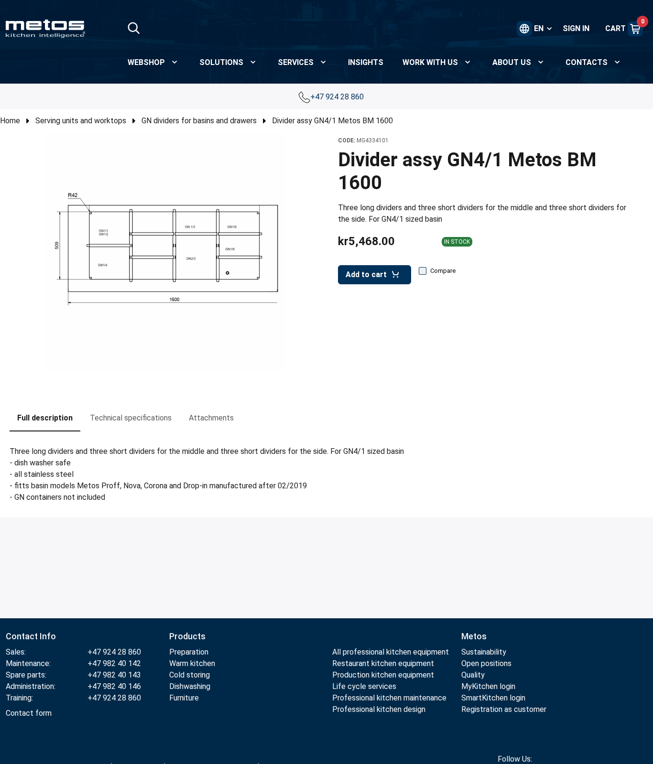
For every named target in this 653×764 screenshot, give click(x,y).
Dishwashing (189, 686)
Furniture (184, 697)
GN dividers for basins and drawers (199, 120)
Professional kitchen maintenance (389, 697)
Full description (45, 417)
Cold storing (189, 674)
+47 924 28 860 (338, 96)
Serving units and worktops (80, 120)
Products (187, 636)
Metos (474, 636)
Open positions (486, 663)
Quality (473, 674)
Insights (365, 62)
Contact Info (31, 636)
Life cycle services (364, 686)
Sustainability (483, 651)
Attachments (211, 417)
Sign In (576, 28)
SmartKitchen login (493, 697)
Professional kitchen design (378, 709)
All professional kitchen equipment (390, 651)
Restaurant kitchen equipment (383, 663)
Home (10, 120)
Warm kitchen (193, 663)
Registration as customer (503, 709)
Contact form (29, 713)
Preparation (188, 651)
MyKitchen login (488, 686)
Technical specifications (131, 417)
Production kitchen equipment (383, 674)
